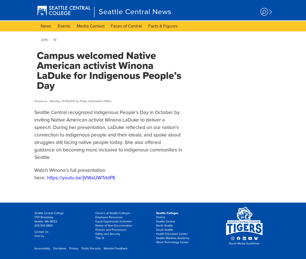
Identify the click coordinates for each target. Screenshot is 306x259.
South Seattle (164, 230)
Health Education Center (172, 234)
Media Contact (90, 26)
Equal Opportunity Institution (113, 221)
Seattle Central (165, 221)
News (46, 26)
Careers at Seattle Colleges (112, 213)
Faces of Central (126, 26)
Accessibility (42, 248)
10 (54, 40)
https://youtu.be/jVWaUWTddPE (81, 178)
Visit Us (39, 236)
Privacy (73, 248)
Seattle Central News (135, 11)
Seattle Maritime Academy (172, 238)
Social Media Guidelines (244, 243)
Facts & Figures (163, 26)
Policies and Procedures (111, 230)
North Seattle (164, 225)
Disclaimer (59, 248)
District (160, 217)
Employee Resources (109, 217)
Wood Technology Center (172, 242)
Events (64, 26)
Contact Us (41, 232)
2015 (44, 40)
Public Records (91, 248)
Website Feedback (115, 248)
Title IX (99, 238)
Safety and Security (107, 234)
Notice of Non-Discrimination (113, 225)
